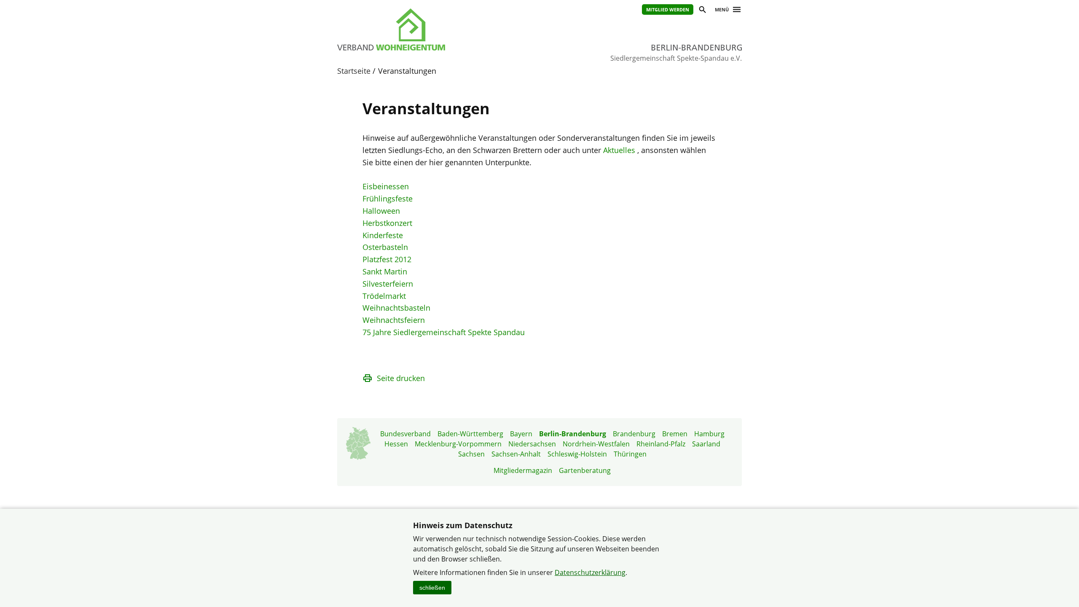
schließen (432, 587)
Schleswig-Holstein (577, 454)
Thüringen (630, 454)
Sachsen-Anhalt (516, 454)
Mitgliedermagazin (523, 470)
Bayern (521, 433)
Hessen (396, 444)
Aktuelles (619, 150)
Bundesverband (405, 433)
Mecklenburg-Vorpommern (458, 444)
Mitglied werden (667, 9)
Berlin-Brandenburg (572, 433)
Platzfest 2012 (386, 259)
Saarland (706, 444)
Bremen (674, 433)
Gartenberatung (585, 470)
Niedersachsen (532, 444)
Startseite (353, 71)
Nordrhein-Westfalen (596, 444)
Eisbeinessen (385, 186)
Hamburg (709, 433)
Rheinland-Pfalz (660, 444)
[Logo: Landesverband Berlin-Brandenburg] (430, 29)
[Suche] (702, 10)
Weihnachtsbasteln (396, 308)
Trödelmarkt (384, 296)
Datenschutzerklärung (590, 572)
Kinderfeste (382, 235)
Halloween (381, 211)
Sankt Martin (384, 271)
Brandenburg (634, 433)
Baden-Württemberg (470, 433)
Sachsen (471, 454)
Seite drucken (401, 378)
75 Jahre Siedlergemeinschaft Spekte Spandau (443, 332)
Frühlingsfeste (387, 198)
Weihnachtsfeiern (393, 320)
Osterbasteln (385, 247)
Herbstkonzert (387, 223)
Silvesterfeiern (387, 284)
